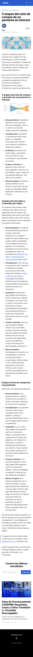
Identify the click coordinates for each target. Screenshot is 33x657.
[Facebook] (16, 638)
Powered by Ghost (16, 643)
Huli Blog (14, 635)
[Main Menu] (30, 3)
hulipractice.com (8, 541)
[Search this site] (26, 2)
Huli (3, 30)
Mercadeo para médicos (10, 10)
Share (28, 28)
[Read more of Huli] (4, 25)
